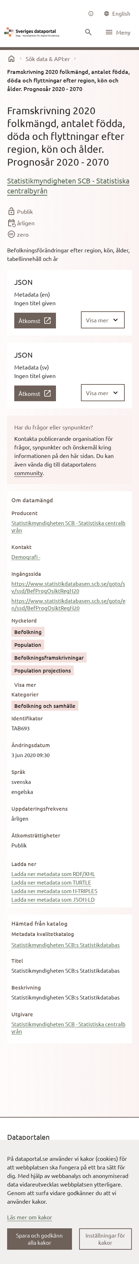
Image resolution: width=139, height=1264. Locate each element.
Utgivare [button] (22, 1014)
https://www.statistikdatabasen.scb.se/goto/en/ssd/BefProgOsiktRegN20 (68, 604)
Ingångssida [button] (26, 573)
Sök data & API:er (48, 58)
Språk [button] (18, 771)
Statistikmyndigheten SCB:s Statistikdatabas (65, 944)
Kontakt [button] (21, 546)
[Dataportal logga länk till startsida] (32, 32)
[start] (11, 58)
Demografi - (25, 556)
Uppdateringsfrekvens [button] (39, 808)
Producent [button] (24, 513)
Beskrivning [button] (26, 987)
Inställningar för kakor (105, 1239)
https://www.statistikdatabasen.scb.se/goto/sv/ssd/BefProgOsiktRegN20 (68, 587)
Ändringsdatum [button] (30, 745)
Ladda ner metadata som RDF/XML (53, 873)
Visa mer (25, 684)
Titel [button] (17, 960)
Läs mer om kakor (29, 1216)
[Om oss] (91, 13)
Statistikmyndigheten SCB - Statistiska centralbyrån (68, 185)
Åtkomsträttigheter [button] (35, 835)
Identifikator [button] (27, 718)
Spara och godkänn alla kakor (39, 1239)
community (28, 472)
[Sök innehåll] (88, 32)
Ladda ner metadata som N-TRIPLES (54, 890)
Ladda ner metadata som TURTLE (51, 882)
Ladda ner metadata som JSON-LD (53, 899)
